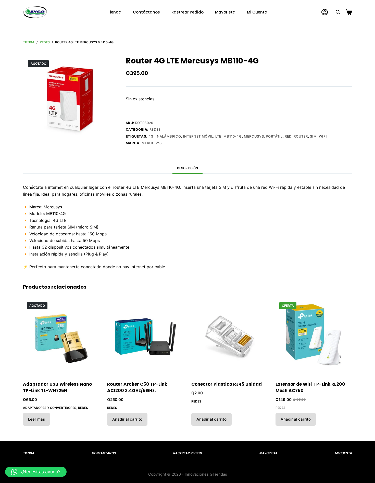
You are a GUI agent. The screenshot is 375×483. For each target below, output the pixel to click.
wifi (323, 136)
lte (218, 136)
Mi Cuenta (257, 12)
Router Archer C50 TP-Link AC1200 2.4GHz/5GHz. (137, 387)
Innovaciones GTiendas (206, 474)
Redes (155, 129)
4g (151, 136)
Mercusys (151, 143)
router (301, 136)
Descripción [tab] (187, 168)
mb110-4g (232, 136)
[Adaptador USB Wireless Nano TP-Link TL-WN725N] (61, 336)
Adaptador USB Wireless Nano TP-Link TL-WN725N (57, 387)
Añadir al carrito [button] (127, 419)
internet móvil (198, 136)
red (288, 136)
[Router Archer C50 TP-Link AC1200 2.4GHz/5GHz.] (145, 336)
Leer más (36, 419)
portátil (274, 136)
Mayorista (225, 12)
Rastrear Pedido (187, 12)
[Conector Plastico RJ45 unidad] (229, 336)
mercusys (254, 136)
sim (313, 136)
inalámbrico (168, 136)
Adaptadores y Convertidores (49, 408)
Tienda (114, 12)
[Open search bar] (338, 12)
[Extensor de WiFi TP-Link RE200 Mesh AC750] (314, 336)
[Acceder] (324, 12)
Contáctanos (146, 12)
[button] (36, 472)
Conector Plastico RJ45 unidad (226, 384)
